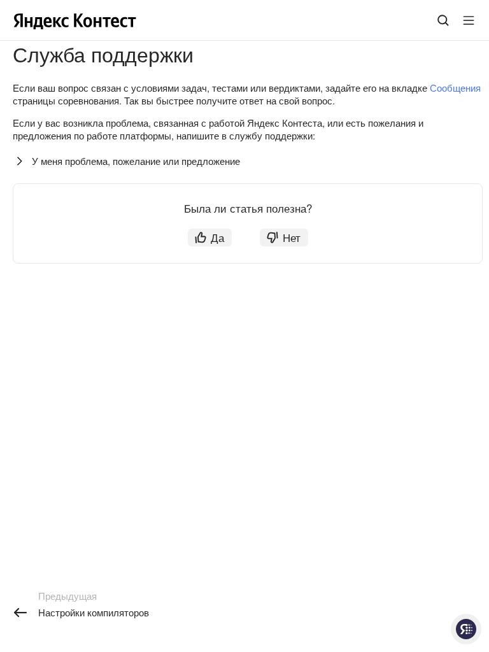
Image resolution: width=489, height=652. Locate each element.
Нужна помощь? (466, 629)
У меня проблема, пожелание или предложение (136, 160)
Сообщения (455, 87)
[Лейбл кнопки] (469, 20)
